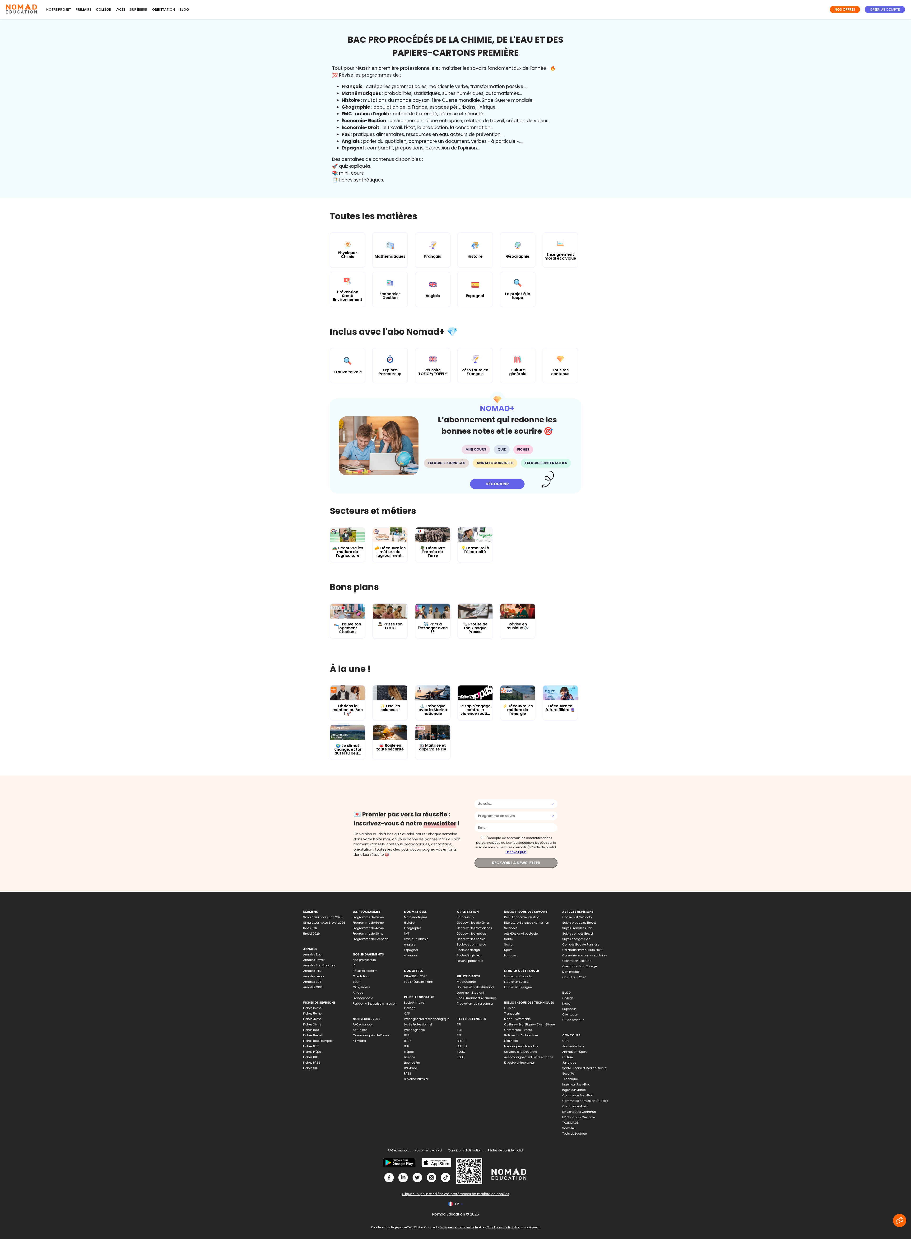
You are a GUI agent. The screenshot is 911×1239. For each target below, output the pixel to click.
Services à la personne (520, 1052)
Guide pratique (573, 1020)
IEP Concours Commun (579, 1112)
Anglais (409, 944)
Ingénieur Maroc (574, 1090)
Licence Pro (412, 1063)
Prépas (409, 1052)
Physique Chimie (416, 939)
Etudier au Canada (518, 976)
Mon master (571, 972)
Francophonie (363, 998)
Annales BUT (312, 982)
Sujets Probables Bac (577, 928)
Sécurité (568, 1073)
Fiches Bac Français (318, 1041)
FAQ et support (363, 1024)
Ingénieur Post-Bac (576, 1084)
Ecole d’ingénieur (469, 955)
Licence (409, 1057)
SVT (406, 934)
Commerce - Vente (518, 1030)
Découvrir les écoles (471, 939)
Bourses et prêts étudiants (475, 987)
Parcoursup (465, 917)
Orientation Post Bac (576, 961)
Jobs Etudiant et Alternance (477, 998)
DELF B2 (462, 1046)
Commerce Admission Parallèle (585, 1101)
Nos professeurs (364, 960)
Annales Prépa (313, 976)
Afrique (358, 993)
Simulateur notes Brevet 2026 (324, 923)
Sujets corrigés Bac (576, 939)
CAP (407, 1013)
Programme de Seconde (370, 939)
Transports (512, 1013)
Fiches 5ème (312, 1013)
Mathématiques (415, 917)
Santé (508, 939)
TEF (459, 1035)
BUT (406, 1046)
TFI (459, 1024)
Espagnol (411, 950)
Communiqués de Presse (371, 1035)
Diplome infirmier (416, 1079)
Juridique (569, 1063)
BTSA (407, 1041)
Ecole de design (468, 950)
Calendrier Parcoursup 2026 (582, 950)
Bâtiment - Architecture (521, 1035)
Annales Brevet (314, 960)
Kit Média (359, 1041)
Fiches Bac (311, 1030)
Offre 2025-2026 (415, 976)
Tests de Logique (574, 1134)
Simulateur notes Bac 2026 (322, 917)
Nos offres (845, 9)
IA (354, 965)
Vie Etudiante (466, 982)
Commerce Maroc (575, 1106)
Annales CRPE (313, 987)
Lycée (120, 9)
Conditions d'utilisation (465, 1150)
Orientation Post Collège (579, 966)
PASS (407, 1073)
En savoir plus (516, 852)
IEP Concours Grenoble (578, 1117)
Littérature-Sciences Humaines (526, 923)
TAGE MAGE (570, 1123)
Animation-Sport (574, 1052)
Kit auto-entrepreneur (519, 1063)
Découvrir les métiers (472, 934)
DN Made (410, 1068)
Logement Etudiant (470, 993)
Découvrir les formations (474, 928)
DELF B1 (461, 1041)
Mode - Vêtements (517, 1019)
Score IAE (568, 1128)
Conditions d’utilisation (504, 1227)
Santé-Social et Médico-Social (584, 1068)
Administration (573, 1046)
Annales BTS (312, 971)
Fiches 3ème (312, 1024)
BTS (406, 1035)
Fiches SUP (310, 1068)
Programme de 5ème (368, 923)
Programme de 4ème (368, 928)
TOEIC (461, 1052)
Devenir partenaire (470, 961)
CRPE (565, 1041)
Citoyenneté (361, 987)
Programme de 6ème (368, 917)
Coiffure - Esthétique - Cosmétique (529, 1024)
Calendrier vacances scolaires (584, 955)
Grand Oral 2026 (574, 977)
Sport (356, 982)
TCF (459, 1030)
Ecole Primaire (414, 1003)
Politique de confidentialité (459, 1227)
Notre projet (58, 9)
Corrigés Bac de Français (580, 944)
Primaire (83, 9)
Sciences (510, 928)
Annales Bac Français (319, 965)
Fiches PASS (311, 1063)
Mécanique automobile (521, 1046)
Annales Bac (312, 954)
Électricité (511, 1041)
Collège (103, 9)
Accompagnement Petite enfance (528, 1057)
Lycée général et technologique (426, 1019)
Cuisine (509, 1008)
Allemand (411, 955)
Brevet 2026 (311, 934)
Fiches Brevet (312, 1035)
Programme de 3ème (368, 934)
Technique (570, 1079)
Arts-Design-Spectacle (521, 934)
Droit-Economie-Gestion (521, 917)
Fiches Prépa (312, 1052)
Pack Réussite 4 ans (418, 982)
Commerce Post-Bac (577, 1095)
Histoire (409, 923)
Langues (510, 955)
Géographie (412, 928)
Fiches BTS (311, 1046)
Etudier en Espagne (518, 987)
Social (508, 944)
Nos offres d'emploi (428, 1150)
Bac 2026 (310, 928)
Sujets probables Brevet (579, 923)
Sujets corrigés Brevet (577, 934)
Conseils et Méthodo (577, 917)
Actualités (360, 1030)
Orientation (163, 9)
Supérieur (138, 9)
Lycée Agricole (414, 1030)
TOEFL (461, 1057)
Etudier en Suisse (516, 982)
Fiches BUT (311, 1057)
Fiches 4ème (312, 1019)
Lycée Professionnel (418, 1024)
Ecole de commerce (471, 944)
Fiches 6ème (312, 1008)
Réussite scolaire (365, 971)
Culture (567, 1057)
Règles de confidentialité (505, 1150)
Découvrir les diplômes (473, 923)
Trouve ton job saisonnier (475, 1003)
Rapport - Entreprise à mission (374, 1003)
